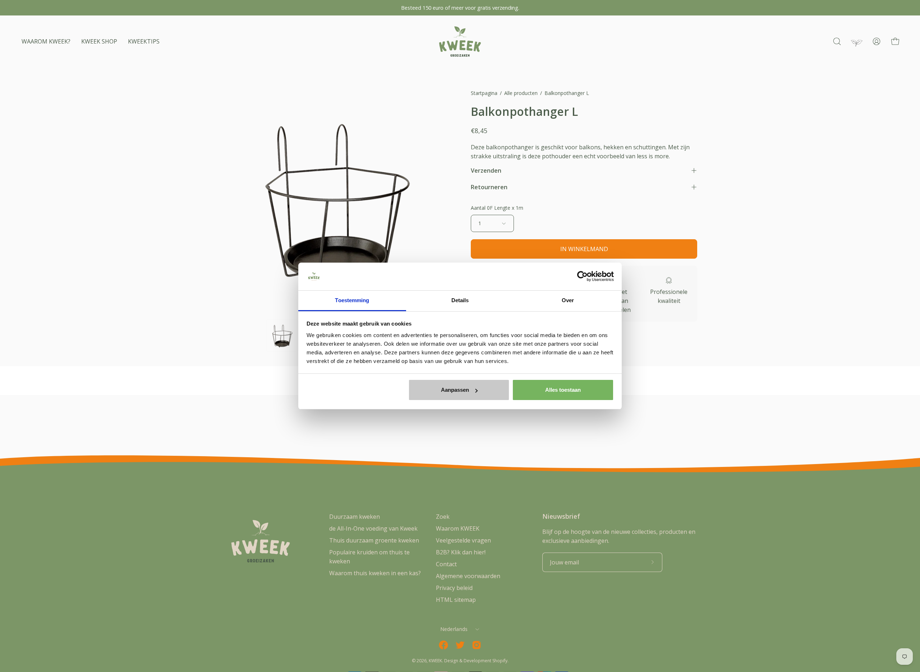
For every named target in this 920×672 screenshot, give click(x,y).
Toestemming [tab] (352, 300)
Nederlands (454, 629)
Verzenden (486, 170)
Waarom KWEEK (457, 528)
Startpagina (484, 93)
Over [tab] (568, 300)
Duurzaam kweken (354, 517)
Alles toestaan (563, 390)
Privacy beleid (454, 588)
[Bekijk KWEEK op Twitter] (460, 645)
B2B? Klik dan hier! (461, 552)
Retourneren (489, 187)
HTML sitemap (456, 600)
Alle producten (521, 93)
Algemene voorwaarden (468, 576)
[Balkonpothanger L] (282, 335)
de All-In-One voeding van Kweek (373, 528)
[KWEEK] (460, 41)
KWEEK (435, 661)
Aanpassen (455, 390)
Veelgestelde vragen (463, 540)
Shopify (499, 661)
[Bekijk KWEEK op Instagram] (476, 645)
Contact (446, 564)
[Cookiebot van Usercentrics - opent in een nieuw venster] (582, 276)
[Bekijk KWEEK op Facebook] (443, 645)
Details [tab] (460, 300)
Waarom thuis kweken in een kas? (375, 573)
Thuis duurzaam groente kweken (374, 540)
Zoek (443, 517)
